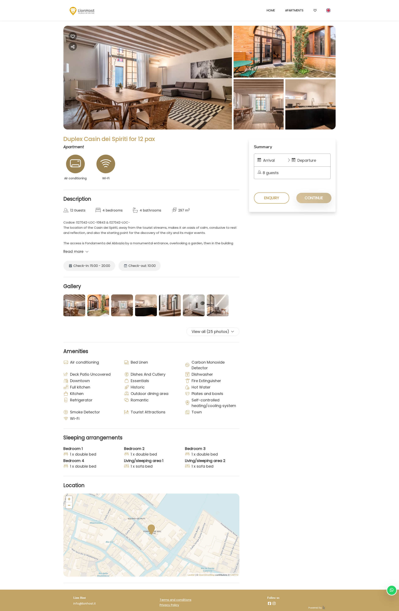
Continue (314, 197)
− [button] (69, 505)
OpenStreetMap (207, 574)
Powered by (315, 607)
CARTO (234, 574)
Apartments (294, 10)
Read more (73, 251)
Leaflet (191, 574)
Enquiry (271, 197)
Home (271, 10)
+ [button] (69, 499)
